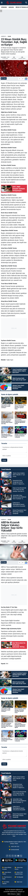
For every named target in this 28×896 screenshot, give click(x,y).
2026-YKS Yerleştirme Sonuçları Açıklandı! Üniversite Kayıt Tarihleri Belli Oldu (6, 421)
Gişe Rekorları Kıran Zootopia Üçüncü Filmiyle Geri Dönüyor (6, 436)
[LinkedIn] (15, 856)
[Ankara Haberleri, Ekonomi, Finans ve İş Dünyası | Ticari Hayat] (14, 3)
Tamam (18, 894)
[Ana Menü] (1, 2)
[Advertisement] (14, 328)
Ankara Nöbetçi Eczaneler (6, 868)
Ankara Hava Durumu (19, 868)
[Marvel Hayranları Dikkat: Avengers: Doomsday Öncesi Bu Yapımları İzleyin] (21, 400)
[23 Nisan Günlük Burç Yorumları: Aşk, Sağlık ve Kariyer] (14, 68)
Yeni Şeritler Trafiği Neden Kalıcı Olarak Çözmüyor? (5, 406)
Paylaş (4, 78)
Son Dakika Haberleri (5, 882)
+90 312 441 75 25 (15, 846)
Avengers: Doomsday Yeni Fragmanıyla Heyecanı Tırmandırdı (20, 436)
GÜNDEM (4, 7)
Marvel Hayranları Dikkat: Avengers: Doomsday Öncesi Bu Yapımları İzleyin (20, 406)
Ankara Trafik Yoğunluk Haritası (19, 873)
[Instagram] (12, 856)
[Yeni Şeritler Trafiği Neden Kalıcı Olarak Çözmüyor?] (7, 400)
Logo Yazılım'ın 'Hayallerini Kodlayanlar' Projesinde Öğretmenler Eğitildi (20, 421)
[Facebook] (7, 856)
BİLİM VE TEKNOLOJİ (22, 7)
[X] (10, 856)
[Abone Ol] (26, 78)
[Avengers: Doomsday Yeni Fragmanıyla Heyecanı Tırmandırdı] (21, 430)
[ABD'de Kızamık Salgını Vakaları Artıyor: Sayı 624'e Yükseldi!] (14, 552)
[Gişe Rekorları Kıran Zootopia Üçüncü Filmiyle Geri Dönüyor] (7, 430)
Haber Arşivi (19, 882)
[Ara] (26, 2)
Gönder (4, 460)
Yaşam (9, 36)
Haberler (3, 36)
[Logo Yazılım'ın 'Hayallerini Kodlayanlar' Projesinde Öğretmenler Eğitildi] (21, 415)
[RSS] (21, 856)
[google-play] (20, 860)
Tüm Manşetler (19, 877)
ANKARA (11, 7)
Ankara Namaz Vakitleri (6, 873)
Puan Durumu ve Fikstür (7, 877)
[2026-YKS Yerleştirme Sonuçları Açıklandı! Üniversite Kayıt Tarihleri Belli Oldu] (7, 415)
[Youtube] (18, 856)
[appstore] (7, 860)
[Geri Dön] (1, 11)
